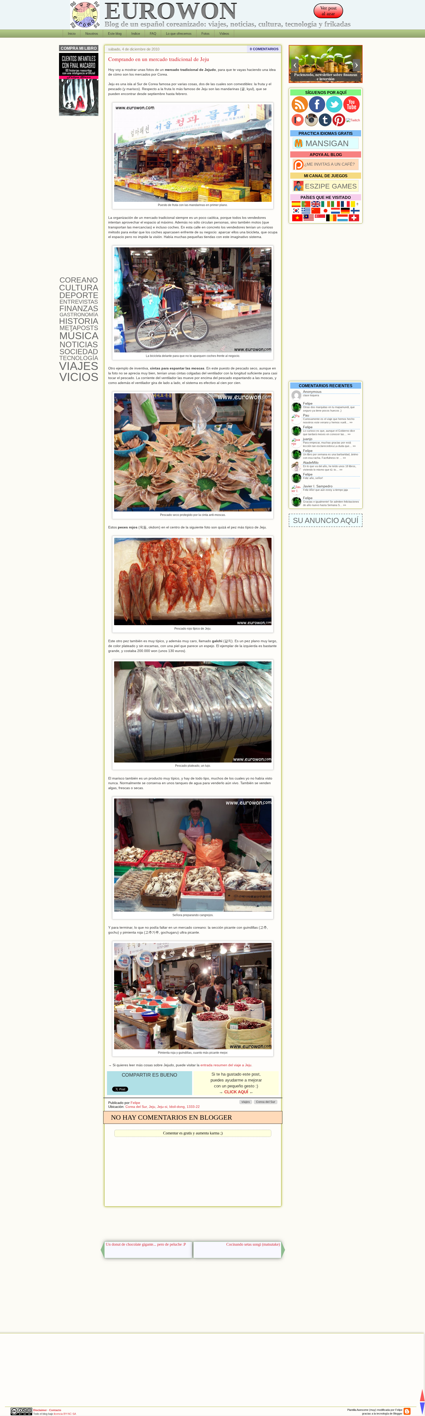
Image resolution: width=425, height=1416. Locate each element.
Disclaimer (40, 1410)
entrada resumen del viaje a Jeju (225, 1065)
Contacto (55, 1410)
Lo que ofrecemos (179, 33)
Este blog (114, 33)
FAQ (153, 33)
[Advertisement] (192, 1222)
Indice (135, 33)
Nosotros (91, 33)
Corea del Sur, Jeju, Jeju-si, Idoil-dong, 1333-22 (162, 1107)
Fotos (205, 33)
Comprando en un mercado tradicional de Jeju (158, 59)
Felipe (135, 1103)
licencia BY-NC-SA (65, 1413)
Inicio (72, 33)
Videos (224, 33)
